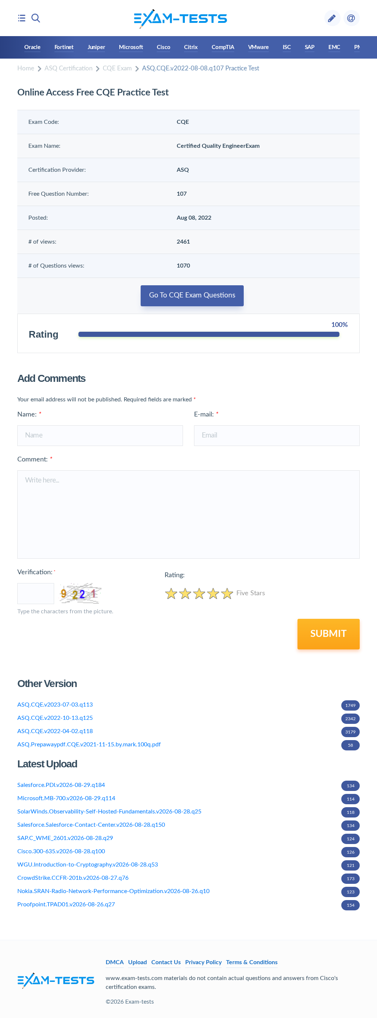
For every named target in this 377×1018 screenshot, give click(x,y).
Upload (137, 962)
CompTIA (223, 47)
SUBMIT (328, 634)
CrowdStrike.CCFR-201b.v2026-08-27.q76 (186, 878)
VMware (258, 47)
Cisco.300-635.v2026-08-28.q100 (186, 851)
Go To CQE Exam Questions (192, 295)
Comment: (34, 459)
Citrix (191, 47)
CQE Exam (117, 68)
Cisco (163, 47)
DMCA (115, 962)
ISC (286, 47)
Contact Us (166, 962)
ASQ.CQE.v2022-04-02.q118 (186, 731)
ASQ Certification (68, 68)
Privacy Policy (203, 962)
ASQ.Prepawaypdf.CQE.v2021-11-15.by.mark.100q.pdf (185, 744)
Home (25, 68)
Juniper (96, 47)
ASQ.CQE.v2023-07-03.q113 (186, 705)
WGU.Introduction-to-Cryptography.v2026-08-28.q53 (186, 865)
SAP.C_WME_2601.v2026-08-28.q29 (186, 838)
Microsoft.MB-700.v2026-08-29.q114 (186, 798)
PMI (359, 47)
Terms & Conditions (252, 962)
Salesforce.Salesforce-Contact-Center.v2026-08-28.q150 (186, 825)
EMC (334, 47)
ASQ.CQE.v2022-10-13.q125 (186, 718)
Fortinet (64, 47)
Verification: (36, 572)
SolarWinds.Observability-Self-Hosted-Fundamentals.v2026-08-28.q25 (186, 812)
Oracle (32, 47)
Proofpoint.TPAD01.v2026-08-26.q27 (186, 904)
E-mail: (206, 414)
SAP (309, 47)
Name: (29, 414)
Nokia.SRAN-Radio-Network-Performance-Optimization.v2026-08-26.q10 (186, 891)
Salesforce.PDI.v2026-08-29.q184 (186, 785)
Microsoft (131, 47)
